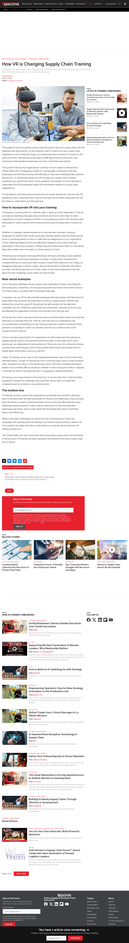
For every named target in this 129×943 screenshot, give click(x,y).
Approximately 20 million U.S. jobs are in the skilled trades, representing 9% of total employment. (56, 723)
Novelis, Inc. (38, 695)
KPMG (35, 630)
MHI (34, 741)
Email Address (19, 506)
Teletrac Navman (40, 760)
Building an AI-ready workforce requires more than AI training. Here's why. (55, 677)
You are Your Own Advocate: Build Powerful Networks (54, 833)
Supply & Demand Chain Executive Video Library (47, 828)
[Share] (9, 461)
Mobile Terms (35, 523)
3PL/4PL (31, 642)
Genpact (36, 673)
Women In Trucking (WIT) (43, 652)
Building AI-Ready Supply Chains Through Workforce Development (52, 801)
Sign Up (19, 526)
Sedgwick (37, 806)
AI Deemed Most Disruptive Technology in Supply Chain (53, 736)
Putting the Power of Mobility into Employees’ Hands (48, 566)
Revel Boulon (10, 821)
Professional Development (14, 59)
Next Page (21, 874)
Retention (38, 562)
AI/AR (31, 666)
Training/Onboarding (39, 59)
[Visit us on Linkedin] (100, 620)
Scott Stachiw (7, 76)
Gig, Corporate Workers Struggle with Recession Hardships (77, 567)
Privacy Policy (48, 523)
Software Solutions (10, 562)
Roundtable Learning (14, 81)
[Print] (4, 461)
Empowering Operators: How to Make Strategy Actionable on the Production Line (100, 139)
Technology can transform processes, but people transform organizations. (52, 810)
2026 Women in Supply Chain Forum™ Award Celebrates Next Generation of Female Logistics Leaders (54, 853)
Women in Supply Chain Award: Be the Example (108, 566)
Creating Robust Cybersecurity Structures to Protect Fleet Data (15, 567)
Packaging (33, 685)
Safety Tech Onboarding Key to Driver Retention (56, 756)
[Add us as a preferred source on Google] (25, 461)
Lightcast (37, 719)
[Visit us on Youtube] (111, 620)
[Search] (120, 4)
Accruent (37, 782)
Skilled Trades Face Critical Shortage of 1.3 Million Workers (53, 714)
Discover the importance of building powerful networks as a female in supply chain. (55, 839)
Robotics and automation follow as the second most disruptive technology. (53, 745)
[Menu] (125, 4)
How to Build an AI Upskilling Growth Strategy (99, 124)
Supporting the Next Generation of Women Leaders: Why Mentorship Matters (101, 111)
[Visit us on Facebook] (89, 620)
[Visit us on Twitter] (94, 620)
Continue (75, 938)
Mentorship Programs (106, 562)
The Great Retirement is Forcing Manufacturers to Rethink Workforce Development (56, 777)
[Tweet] (20, 461)
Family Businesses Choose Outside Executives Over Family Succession (101, 97)
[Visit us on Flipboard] (105, 620)
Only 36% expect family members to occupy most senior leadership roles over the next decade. (55, 634)
